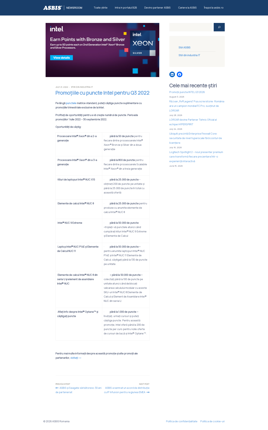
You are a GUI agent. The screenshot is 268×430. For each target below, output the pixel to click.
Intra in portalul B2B (126, 7)
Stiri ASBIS (184, 47)
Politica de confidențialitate (182, 421)
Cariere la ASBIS (187, 7)
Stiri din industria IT (82, 87)
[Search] (219, 27)
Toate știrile (100, 7)
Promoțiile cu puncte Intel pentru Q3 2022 (103, 92)
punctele (70, 103)
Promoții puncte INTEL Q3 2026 (187, 92)
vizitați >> (76, 357)
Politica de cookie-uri (212, 421)
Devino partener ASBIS (157, 7)
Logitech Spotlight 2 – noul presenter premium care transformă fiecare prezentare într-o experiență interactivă (196, 156)
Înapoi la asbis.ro (213, 7)
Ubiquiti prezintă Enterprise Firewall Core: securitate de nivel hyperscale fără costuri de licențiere (195, 138)
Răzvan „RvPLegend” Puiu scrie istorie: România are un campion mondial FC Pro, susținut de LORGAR (196, 106)
